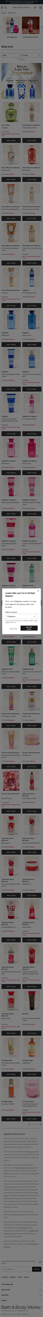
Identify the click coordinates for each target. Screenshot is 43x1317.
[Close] (37, 590)
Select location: (11, 612)
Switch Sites (29, 628)
